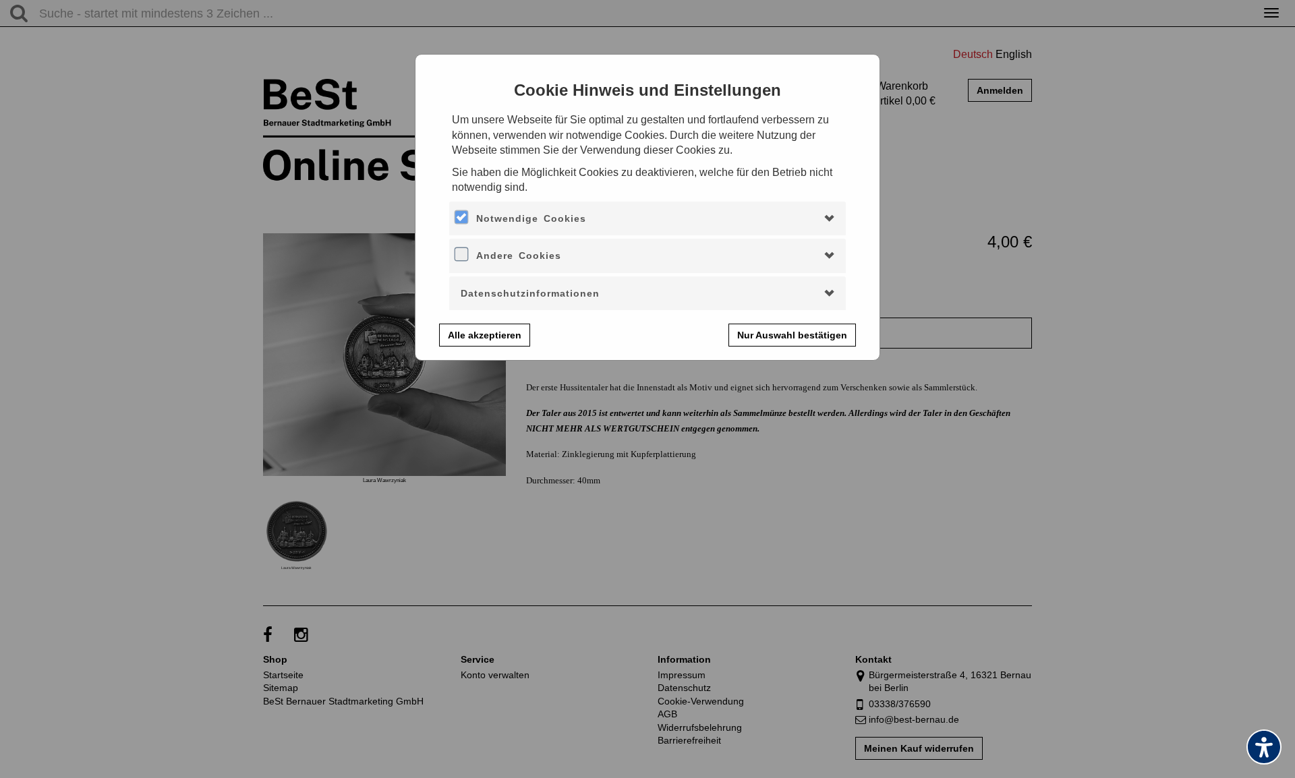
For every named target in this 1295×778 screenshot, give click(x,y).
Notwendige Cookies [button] (531, 218)
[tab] (647, 218)
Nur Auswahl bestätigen (792, 335)
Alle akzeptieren (484, 335)
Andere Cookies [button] (518, 255)
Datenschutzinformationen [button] (530, 293)
